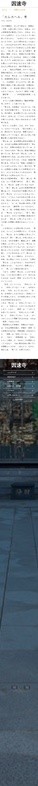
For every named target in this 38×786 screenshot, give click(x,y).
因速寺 (19, 3)
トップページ (11, 372)
